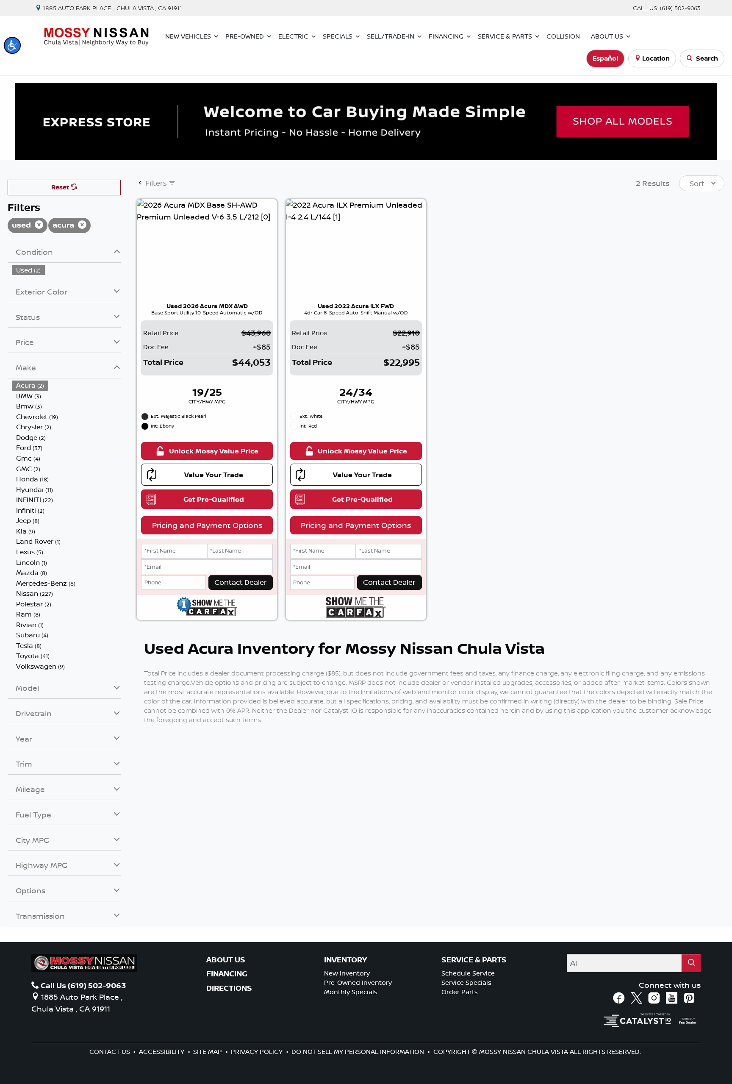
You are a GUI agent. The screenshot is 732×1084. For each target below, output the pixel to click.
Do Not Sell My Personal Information (358, 1051)
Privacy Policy (257, 1051)
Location (656, 58)
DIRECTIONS (229, 988)
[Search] (691, 963)
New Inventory (347, 973)
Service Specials (466, 982)
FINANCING (226, 974)
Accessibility (162, 1051)
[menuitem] (66, 270)
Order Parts (459, 991)
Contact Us (110, 1051)
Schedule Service (468, 973)
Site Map (208, 1051)
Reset (61, 187)
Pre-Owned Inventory (358, 982)
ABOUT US (225, 960)
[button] (12, 45)
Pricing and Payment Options (207, 525)
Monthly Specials (350, 991)
